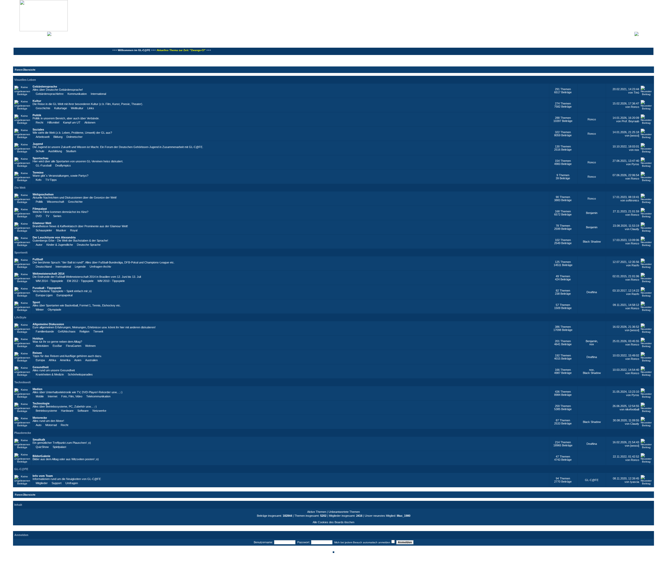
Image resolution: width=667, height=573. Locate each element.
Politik (37, 115)
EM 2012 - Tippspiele (80, 280)
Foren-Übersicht (25, 69)
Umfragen (71, 483)
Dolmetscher (74, 136)
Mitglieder (42, 483)
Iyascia (634, 481)
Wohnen (90, 345)
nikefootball (632, 409)
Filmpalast (40, 208)
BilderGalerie (41, 456)
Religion (84, 331)
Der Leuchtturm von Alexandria (54, 237)
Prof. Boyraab (630, 121)
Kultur (37, 100)
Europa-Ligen (44, 295)
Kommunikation (77, 93)
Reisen (37, 352)
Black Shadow (592, 241)
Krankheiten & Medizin (50, 374)
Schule (40, 151)
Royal (73, 230)
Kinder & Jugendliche (59, 244)
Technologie (41, 403)
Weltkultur (77, 108)
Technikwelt (22, 382)
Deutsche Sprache (89, 244)
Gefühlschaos (67, 331)
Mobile (40, 396)
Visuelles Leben (25, 79)
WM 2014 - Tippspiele (49, 280)
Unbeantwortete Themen (344, 511)
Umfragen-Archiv (100, 266)
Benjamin (591, 212)
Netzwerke (99, 410)
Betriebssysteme (46, 410)
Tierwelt (98, 331)
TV (47, 216)
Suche (42, 33)
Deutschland (44, 266)
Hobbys (38, 338)
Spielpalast (59, 446)
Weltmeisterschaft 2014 (48, 273)
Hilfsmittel (53, 122)
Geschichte (43, 108)
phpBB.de (351, 568)
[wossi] (634, 135)
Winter (40, 309)
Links (90, 108)
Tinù (636, 92)
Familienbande (45, 331)
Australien (91, 360)
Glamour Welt (42, 223)
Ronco (635, 106)
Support (56, 483)
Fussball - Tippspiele (47, 287)
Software (83, 410)
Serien (57, 216)
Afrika (52, 360)
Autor (39, 244)
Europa (40, 360)
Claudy (634, 229)
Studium (71, 151)
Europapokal (64, 295)
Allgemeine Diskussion (48, 324)
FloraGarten (73, 345)
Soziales (38, 129)
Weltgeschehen (43, 194)
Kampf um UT (72, 122)
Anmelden (646, 33)
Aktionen (89, 122)
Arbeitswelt (43, 136)
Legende (80, 266)
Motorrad (51, 425)
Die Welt (20, 187)
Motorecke (40, 417)
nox (636, 149)
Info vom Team (43, 475)
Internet (52, 396)
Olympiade (54, 309)
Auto (38, 425)
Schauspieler (44, 230)
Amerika (65, 360)
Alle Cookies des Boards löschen (333, 522)
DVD (39, 216)
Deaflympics (63, 165)
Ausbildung (55, 151)
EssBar (57, 345)
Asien (77, 360)
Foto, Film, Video (71, 396)
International (98, 93)
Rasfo (635, 265)
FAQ (32, 33)
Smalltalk (39, 439)
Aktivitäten (42, 345)
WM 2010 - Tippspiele (111, 280)
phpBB (316, 565)
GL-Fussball (43, 165)
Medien (37, 389)
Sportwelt (21, 252)
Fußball (38, 259)
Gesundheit (41, 367)
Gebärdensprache (45, 86)
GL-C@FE (21, 469)
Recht (39, 122)
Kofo (38, 179)
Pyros (635, 164)
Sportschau (40, 158)
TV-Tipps (51, 179)
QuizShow (42, 446)
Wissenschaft (55, 201)
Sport (36, 302)
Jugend (38, 143)
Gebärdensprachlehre (50, 93)
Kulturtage (60, 108)
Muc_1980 (403, 515)
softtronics (632, 200)
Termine (38, 172)
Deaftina (591, 292)
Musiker (61, 230)
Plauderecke (22, 432)
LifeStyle (20, 317)
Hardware (67, 410)
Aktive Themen (316, 511)
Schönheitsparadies (80, 374)
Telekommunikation (98, 396)
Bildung (58, 136)
